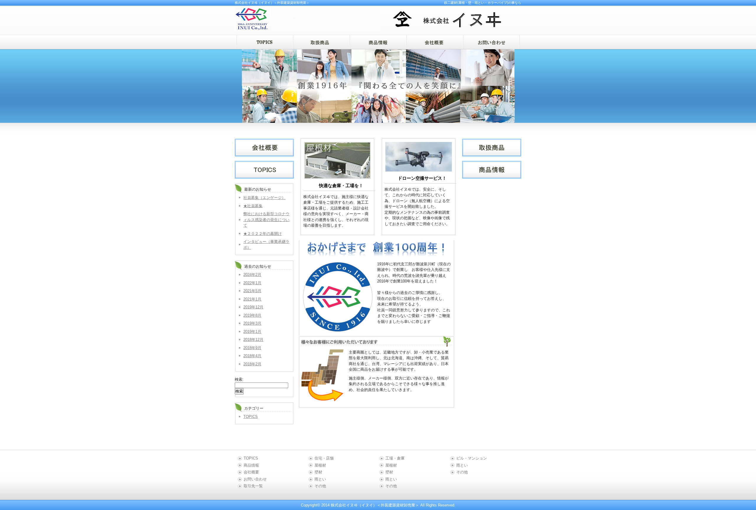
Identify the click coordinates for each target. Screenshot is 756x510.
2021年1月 (252, 299)
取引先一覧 (253, 486)
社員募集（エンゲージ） (264, 197)
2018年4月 (252, 356)
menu (264, 42)
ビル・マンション (471, 458)
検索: (239, 379)
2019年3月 (252, 323)
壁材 (318, 472)
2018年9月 (252, 348)
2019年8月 (252, 315)
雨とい (320, 479)
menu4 (491, 42)
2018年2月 (252, 364)
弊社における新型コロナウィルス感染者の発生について (266, 220)
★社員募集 (253, 206)
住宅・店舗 (324, 458)
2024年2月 (252, 274)
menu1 (321, 42)
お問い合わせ (255, 479)
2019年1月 (252, 331)
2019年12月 (253, 307)
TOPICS (250, 416)
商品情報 (251, 465)
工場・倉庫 (395, 458)
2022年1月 (252, 283)
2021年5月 (252, 291)
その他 (320, 486)
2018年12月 (253, 339)
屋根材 (320, 465)
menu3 (434, 42)
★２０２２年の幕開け (262, 233)
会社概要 (251, 472)
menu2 (378, 42)
